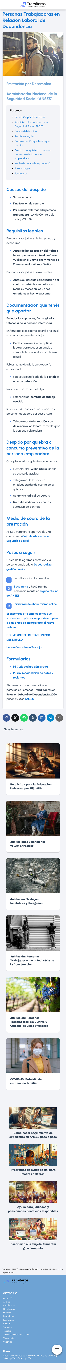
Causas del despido (26, 131)
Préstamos (8, 1320)
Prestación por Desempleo (30, 117)
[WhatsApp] (24, 718)
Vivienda (7, 1342)
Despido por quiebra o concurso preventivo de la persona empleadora (33, 154)
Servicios (7, 1327)
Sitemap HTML (25, 1358)
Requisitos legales (24, 136)
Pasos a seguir (22, 168)
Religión (7, 1323)
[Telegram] (50, 718)
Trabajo (7, 1331)
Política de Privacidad (25, 1355)
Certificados (9, 1305)
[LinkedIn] (41, 718)
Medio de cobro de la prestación (33, 163)
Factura (7, 1312)
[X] (15, 718)
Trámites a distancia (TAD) (16, 1334)
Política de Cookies (46, 1355)
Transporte (8, 1338)
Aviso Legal (8, 1355)
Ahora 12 (7, 1298)
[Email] (59, 718)
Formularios (21, 173)
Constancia (9, 1309)
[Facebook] (6, 718)
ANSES (6, 1301)
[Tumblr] (33, 718)
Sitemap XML (10, 1358)
